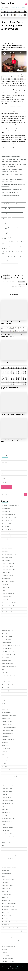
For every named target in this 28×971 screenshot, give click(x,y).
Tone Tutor (4, 912)
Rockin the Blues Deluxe (7, 855)
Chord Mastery (5, 587)
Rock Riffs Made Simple (7, 852)
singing (3, 876)
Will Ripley (4, 949)
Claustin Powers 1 (6, 612)
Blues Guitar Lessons (7, 569)
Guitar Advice (5, 709)
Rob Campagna (5, 843)
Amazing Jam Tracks (6, 530)
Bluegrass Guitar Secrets (8, 563)
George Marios (5, 700)
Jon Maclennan (9, 20)
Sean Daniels (5, 861)
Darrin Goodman (5, 621)
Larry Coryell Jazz (6, 779)
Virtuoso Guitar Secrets (7, 946)
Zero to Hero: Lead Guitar (8, 961)
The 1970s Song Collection (8, 903)
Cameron (4, 584)
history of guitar (5, 745)
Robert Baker (5, 846)
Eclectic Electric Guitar (7, 654)
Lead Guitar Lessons (7, 782)
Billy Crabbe (5, 560)
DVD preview (5, 633)
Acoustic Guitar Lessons (7, 517)
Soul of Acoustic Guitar (7, 885)
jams (3, 754)
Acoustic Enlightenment (7, 514)
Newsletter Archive (6, 818)
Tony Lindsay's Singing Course (9, 922)
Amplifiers (4, 539)
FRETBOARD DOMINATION (9, 694)
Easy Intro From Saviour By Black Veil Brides (13, 414)
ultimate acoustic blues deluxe (9, 928)
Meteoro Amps (5, 797)
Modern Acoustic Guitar (7, 800)
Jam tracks (4, 751)
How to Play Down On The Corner (9, 192)
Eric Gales (4, 672)
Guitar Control (10, 3)
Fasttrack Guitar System (7, 682)
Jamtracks (4, 758)
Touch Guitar (5, 925)
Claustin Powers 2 (6, 615)
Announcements (6, 542)
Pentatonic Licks (6, 821)
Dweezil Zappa (5, 642)
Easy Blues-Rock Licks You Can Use (10, 645)
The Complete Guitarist (7, 906)
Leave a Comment (5, 34)
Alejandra (4, 527)
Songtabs (4, 882)
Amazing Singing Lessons (8, 533)
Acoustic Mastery (6, 521)
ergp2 (3, 669)
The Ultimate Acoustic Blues (9, 909)
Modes (3, 806)
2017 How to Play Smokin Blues (9, 505)
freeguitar (4, 691)
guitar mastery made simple (8, 727)
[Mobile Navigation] (26, 4)
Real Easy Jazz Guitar (7, 836)
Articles (4, 545)
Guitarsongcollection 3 (7, 739)
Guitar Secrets (5, 736)
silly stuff (4, 870)
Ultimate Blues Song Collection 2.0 (10, 937)
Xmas (3, 952)
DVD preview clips (6, 636)
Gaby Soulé (4, 697)
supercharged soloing (7, 894)
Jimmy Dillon (5, 767)
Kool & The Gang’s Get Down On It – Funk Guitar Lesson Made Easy (12, 322)
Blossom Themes (21, 967)
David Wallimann (6, 624)
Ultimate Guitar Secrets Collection (10, 940)
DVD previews (5, 639)
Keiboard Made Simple (7, 773)
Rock (3, 849)
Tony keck (4, 919)
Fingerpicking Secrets (7, 685)
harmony (4, 742)
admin (2, 32)
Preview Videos (5, 830)
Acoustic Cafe (5, 511)
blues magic (5, 572)
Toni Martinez (5, 916)
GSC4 (3, 706)
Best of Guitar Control (7, 557)
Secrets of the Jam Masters (8, 867)
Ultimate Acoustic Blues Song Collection (11, 931)
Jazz (3, 764)
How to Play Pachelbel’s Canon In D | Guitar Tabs (13, 257)
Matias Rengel (5, 788)
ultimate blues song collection (9, 934)
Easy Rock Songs (6, 648)
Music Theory (5, 809)
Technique (4, 900)
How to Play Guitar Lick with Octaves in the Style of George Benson (12, 335)
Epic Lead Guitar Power (7, 663)
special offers (5, 891)
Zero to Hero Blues (6, 958)
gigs (3, 703)
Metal (3, 794)
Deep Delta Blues (6, 627)
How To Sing (5, 748)
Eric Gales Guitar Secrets (8, 675)
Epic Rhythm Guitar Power (8, 666)
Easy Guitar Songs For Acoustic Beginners (12, 189)
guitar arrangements (6, 712)
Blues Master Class (6, 575)
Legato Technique (6, 785)
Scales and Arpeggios (7, 858)
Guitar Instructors (6, 721)
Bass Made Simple (6, 548)
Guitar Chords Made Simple (8, 715)
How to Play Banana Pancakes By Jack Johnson (13, 260)
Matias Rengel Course (7, 791)
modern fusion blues (6, 803)
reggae (3, 840)
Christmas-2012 (6, 596)
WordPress (16, 968)
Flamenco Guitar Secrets (7, 688)
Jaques (3, 761)
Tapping (4, 897)
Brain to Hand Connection (8, 581)
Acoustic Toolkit (6, 524)
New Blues (4, 815)
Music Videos (5, 812)
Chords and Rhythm (6, 593)
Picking (3, 824)
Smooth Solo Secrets (7, 879)
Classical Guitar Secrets (7, 606)
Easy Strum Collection (7, 651)
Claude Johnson (5, 609)
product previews (6, 833)
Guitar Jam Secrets (6, 724)
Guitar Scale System (7, 733)
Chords (3, 20)
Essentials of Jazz (6, 678)
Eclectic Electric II (6, 657)
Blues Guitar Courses (7, 566)
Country (4, 618)
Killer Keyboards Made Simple (9, 776)
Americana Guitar (6, 536)
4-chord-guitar (5, 508)
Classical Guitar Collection (8, 603)
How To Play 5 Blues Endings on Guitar (11, 362)
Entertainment (5, 660)
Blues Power (5, 578)
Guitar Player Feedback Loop (8, 730)
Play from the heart (6, 827)
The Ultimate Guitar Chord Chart (9, 263)
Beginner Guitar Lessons (7, 554)
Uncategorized (5, 943)
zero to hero (5, 955)
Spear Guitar (5, 888)
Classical (4, 599)
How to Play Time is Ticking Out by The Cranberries (11, 388)
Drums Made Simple (6, 630)
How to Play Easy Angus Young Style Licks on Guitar (13, 440)
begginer (4, 551)
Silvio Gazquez (5, 873)
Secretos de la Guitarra (7, 864)
